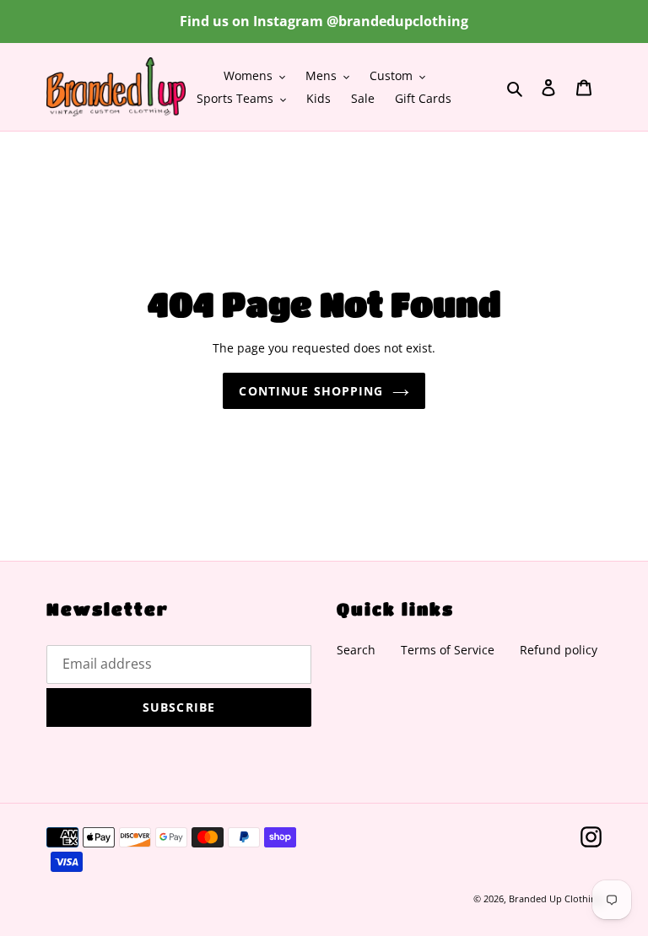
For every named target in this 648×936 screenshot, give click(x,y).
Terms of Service (447, 650)
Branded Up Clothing (555, 898)
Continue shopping (311, 391)
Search (356, 650)
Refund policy (558, 650)
